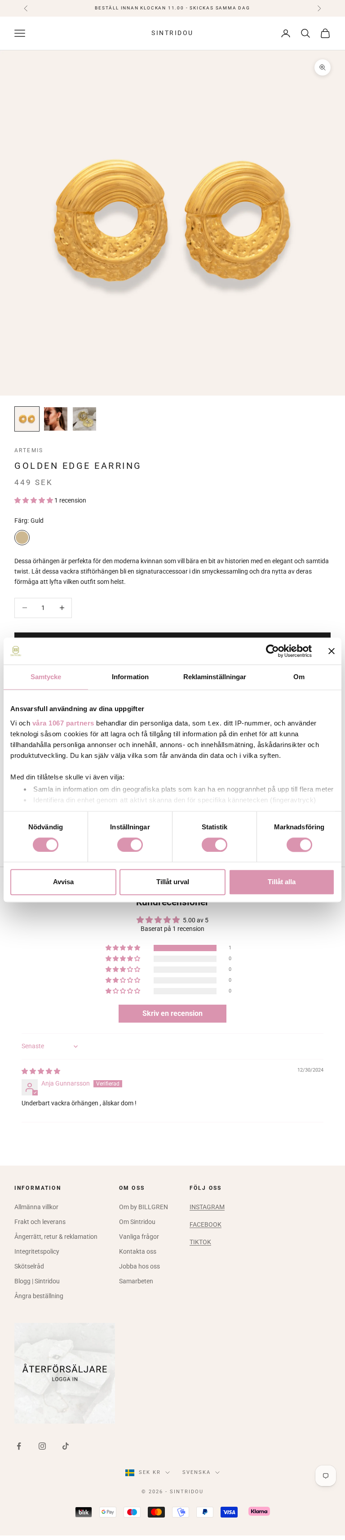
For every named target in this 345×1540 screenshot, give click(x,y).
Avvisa (63, 882)
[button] (34, 500)
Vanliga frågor (139, 1236)
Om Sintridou (137, 1221)
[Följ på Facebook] (18, 1446)
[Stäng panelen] (331, 651)
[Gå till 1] (27, 419)
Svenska (196, 1472)
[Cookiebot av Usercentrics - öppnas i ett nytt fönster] (272, 651)
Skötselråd (29, 1266)
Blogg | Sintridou (37, 1281)
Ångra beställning (38, 1296)
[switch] (130, 844)
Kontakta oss (137, 1251)
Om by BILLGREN (143, 1207)
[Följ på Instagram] (42, 1446)
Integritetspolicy (36, 1251)
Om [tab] (299, 677)
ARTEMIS (28, 450)
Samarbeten (136, 1281)
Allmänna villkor (36, 1207)
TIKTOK (200, 1242)
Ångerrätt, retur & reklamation (55, 1236)
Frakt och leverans (40, 1221)
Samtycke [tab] (46, 677)
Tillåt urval (172, 882)
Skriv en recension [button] (172, 1013)
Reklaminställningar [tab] (215, 677)
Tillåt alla (282, 882)
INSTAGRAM (207, 1207)
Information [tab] (130, 677)
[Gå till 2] (55, 419)
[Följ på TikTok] (65, 1446)
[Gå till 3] (84, 419)
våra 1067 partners (63, 723)
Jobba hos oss (139, 1266)
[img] (41, 1071)
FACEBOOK (205, 1224)
